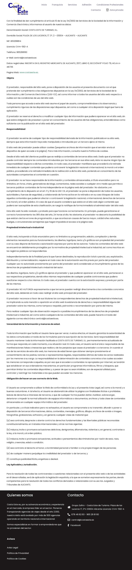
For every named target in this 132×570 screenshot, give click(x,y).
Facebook (76, 525)
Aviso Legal (12, 547)
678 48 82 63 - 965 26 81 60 (85, 514)
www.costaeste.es (29, 72)
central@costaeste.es (82, 519)
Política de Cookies (16, 558)
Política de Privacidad (18, 553)
